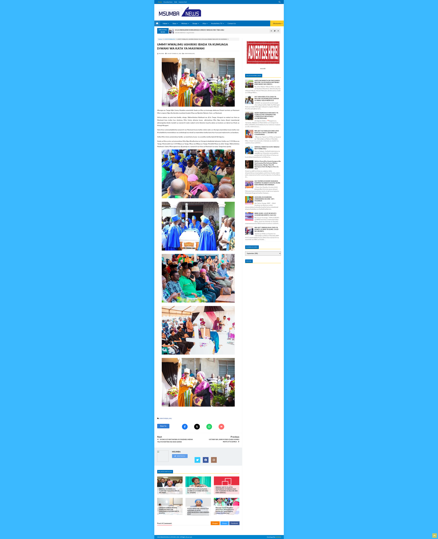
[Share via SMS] (221, 427)
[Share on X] (197, 427)
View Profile (181, 456)
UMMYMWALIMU (169, 39)
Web (175, 2)
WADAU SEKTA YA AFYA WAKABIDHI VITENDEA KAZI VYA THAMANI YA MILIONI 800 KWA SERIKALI (226, 490)
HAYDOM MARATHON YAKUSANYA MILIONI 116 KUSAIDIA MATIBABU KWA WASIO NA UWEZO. (267, 82)
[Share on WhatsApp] (209, 427)
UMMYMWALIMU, (189, 53)
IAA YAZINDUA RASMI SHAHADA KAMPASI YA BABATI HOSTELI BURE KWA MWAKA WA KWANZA (267, 183)
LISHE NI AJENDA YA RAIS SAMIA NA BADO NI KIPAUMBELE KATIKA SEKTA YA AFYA (169, 510)
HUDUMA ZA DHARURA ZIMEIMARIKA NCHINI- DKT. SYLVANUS (264, 199)
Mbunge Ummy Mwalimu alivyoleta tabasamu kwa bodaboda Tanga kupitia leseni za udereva (225, 510)
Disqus (224, 523)
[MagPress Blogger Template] (188, 11)
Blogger (215, 523)
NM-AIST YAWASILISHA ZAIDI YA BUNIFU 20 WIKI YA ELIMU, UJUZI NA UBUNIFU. (266, 229)
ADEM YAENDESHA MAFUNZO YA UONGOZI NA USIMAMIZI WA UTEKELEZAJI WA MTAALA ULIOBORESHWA (266, 115)
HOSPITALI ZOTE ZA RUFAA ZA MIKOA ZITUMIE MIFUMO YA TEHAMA (197, 491)
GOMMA (278, 537)
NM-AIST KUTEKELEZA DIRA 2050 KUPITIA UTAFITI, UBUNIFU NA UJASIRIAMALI (266, 132)
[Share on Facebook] (185, 427)
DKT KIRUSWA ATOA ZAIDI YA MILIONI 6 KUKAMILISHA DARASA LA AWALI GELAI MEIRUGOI (266, 98)
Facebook (234, 523)
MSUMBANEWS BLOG (164, 537)
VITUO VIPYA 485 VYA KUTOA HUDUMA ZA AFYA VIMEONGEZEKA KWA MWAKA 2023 (198, 511)
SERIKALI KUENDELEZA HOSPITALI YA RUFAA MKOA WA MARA (169, 491)
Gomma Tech (183, 2)
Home (160, 2)
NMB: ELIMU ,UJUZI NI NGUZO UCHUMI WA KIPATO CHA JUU (265, 214)
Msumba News (168, 2)
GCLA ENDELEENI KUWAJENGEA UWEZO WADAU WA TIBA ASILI (199, 30)
